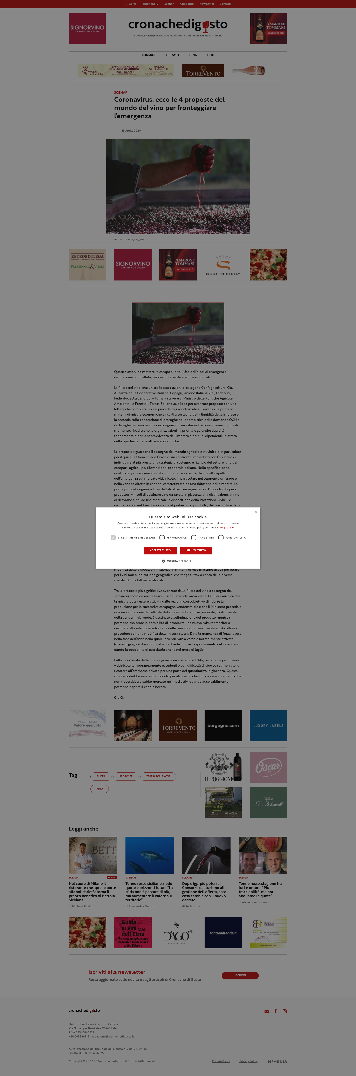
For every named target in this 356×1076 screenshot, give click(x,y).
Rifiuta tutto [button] (196, 550)
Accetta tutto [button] (160, 550)
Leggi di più (227, 528)
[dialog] (178, 538)
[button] (178, 560)
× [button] (255, 511)
